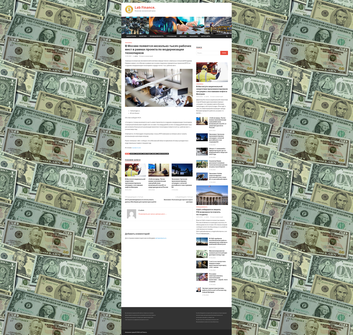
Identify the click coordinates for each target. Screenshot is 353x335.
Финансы (183, 36)
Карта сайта (205, 36)
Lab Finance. (145, 7)
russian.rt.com (136, 147)
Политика (143, 36)
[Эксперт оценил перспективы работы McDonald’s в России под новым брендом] (198, 291)
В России (139, 153)
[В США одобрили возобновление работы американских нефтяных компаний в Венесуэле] (202, 245)
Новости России (163, 153)
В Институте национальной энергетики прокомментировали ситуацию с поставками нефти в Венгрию (135, 183)
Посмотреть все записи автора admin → (152, 214)
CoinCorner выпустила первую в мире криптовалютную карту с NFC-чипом (217, 264)
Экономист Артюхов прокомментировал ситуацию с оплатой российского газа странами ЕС (182, 183)
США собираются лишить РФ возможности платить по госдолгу (208, 212)
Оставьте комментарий (146, 56)
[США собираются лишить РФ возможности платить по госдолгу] (212, 205)
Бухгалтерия (131, 36)
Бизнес (132, 153)
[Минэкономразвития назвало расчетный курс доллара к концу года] (202, 257)
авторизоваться (160, 238)
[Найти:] (212, 53)
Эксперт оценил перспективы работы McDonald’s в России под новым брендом (214, 290)
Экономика (194, 36)
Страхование (171, 36)
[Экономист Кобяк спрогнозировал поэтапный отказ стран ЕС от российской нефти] (202, 180)
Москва (154, 153)
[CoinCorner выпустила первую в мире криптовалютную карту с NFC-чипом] (202, 268)
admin (136, 56)
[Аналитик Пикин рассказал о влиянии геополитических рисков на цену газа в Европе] (202, 167)
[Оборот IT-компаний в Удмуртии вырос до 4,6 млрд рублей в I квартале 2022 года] (202, 155)
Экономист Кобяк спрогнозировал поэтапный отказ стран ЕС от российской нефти (218, 176)
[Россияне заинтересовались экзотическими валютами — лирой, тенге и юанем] (202, 280)
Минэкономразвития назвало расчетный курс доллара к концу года (218, 253)
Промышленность (157, 36)
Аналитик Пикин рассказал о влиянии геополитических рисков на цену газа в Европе (218, 164)
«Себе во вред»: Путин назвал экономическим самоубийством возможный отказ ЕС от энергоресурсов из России (158, 183)
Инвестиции (147, 153)
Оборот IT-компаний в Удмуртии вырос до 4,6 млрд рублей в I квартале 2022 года (218, 151)
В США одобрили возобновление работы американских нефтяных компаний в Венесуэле (218, 241)
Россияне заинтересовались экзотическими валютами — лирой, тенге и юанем (218, 277)
